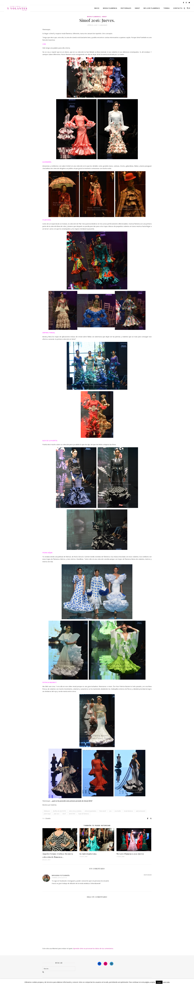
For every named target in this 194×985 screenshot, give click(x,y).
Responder (148, 875)
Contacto (177, 8)
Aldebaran (47, 811)
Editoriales (126, 8)
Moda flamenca (110, 8)
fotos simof (102, 811)
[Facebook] (99, 963)
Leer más (166, 982)
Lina (110, 811)
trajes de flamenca (83, 814)
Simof (137, 8)
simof (64, 814)
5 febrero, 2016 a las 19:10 (59, 877)
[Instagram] (105, 963)
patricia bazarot (140, 811)
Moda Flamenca (94, 16)
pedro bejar (47, 814)
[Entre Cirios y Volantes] (17, 8)
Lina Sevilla (118, 811)
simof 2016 (72, 814)
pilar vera (56, 814)
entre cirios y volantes (75, 811)
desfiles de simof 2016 (59, 811)
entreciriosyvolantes (90, 811)
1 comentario (102, 25)
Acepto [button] (159, 982)
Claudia (48, 818)
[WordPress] (111, 963)
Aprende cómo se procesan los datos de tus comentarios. (93, 948)
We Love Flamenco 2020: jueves (130, 854)
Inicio (96, 8)
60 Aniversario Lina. (88, 854)
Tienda (166, 8)
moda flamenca (128, 811)
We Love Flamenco (151, 8)
